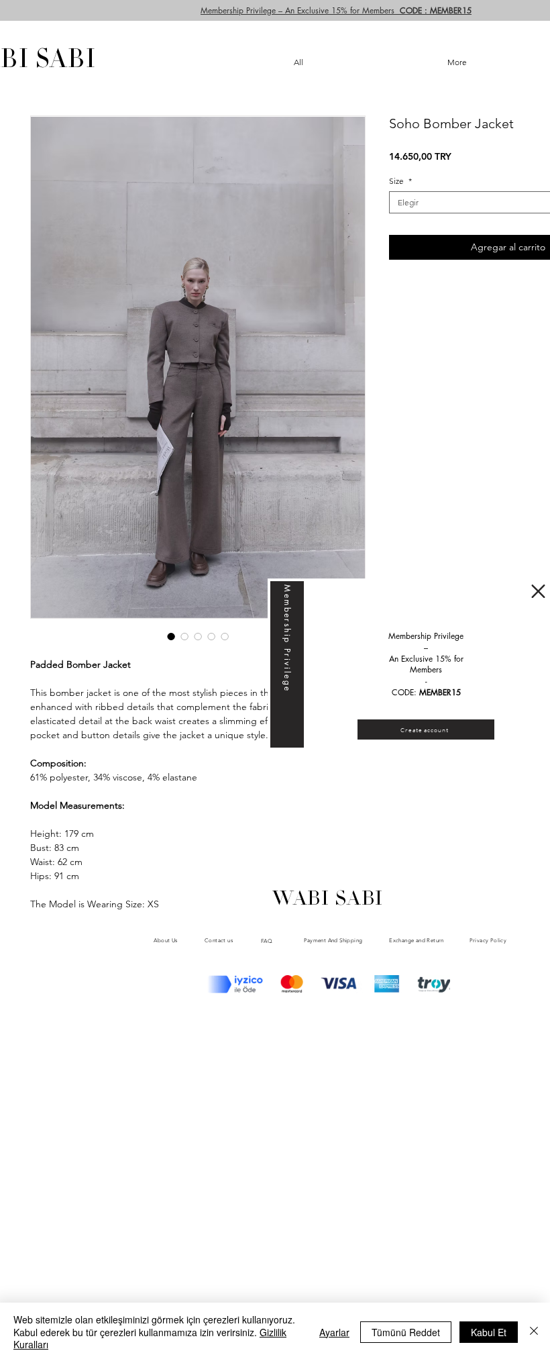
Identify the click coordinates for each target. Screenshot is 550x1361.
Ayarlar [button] (334, 1332)
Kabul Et (488, 1332)
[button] (538, 591)
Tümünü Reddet (406, 1332)
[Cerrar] (534, 1331)
